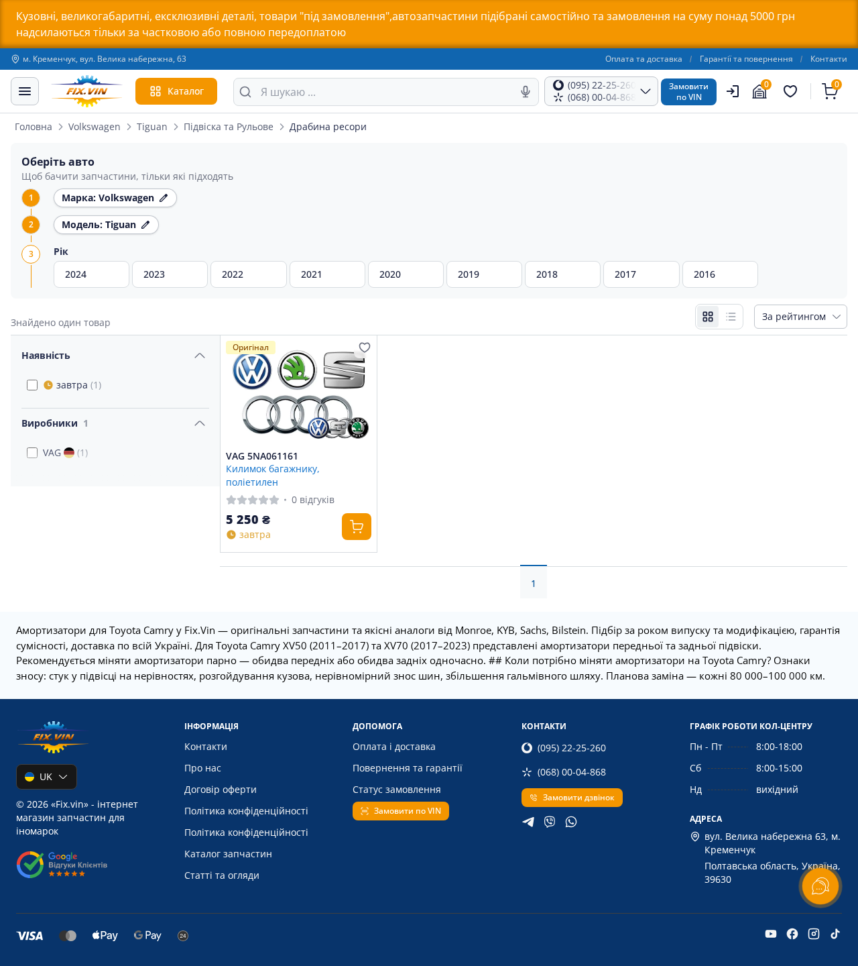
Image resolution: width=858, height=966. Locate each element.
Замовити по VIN (407, 810)
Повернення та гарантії (408, 767)
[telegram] (528, 821)
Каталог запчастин (228, 853)
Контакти (828, 59)
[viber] (549, 821)
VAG (65, 452)
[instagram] (813, 934)
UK (46, 776)
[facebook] (792, 934)
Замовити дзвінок (579, 797)
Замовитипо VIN (689, 91)
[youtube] (771, 934)
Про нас (202, 767)
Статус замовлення (397, 789)
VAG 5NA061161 (262, 456)
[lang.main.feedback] (820, 886)
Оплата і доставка (394, 746)
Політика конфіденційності (246, 810)
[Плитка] (708, 316)
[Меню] (25, 91)
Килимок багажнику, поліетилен (273, 475)
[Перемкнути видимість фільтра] (199, 355)
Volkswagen (94, 126)
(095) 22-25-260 (572, 747)
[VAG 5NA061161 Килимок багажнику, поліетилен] (298, 393)
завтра (78, 384)
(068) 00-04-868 (572, 771)
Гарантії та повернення (746, 59)
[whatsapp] (571, 821)
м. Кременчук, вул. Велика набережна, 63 (104, 59)
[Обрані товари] (792, 91)
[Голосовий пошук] (525, 92)
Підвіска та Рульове (228, 126)
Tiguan (152, 126)
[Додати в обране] (364, 347)
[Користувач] (732, 91)
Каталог (186, 91)
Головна (33, 126)
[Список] (730, 316)
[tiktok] (835, 934)
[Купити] (356, 526)
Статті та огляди (221, 875)
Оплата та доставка (643, 59)
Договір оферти (220, 789)
